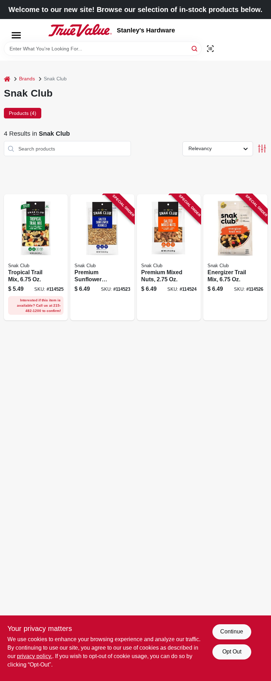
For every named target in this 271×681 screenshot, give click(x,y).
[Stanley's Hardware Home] (80, 30)
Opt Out (231, 652)
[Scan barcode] (210, 49)
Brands (27, 78)
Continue (231, 631)
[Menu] (16, 35)
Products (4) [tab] (22, 113)
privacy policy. (34, 656)
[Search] (195, 48)
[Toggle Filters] (262, 149)
